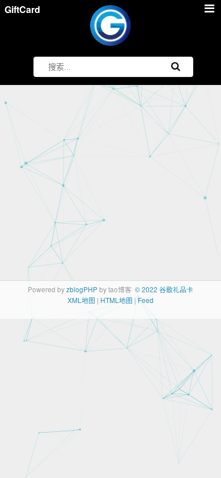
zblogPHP (81, 289)
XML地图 (81, 300)
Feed (146, 300)
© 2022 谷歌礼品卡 (164, 289)
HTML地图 (116, 300)
